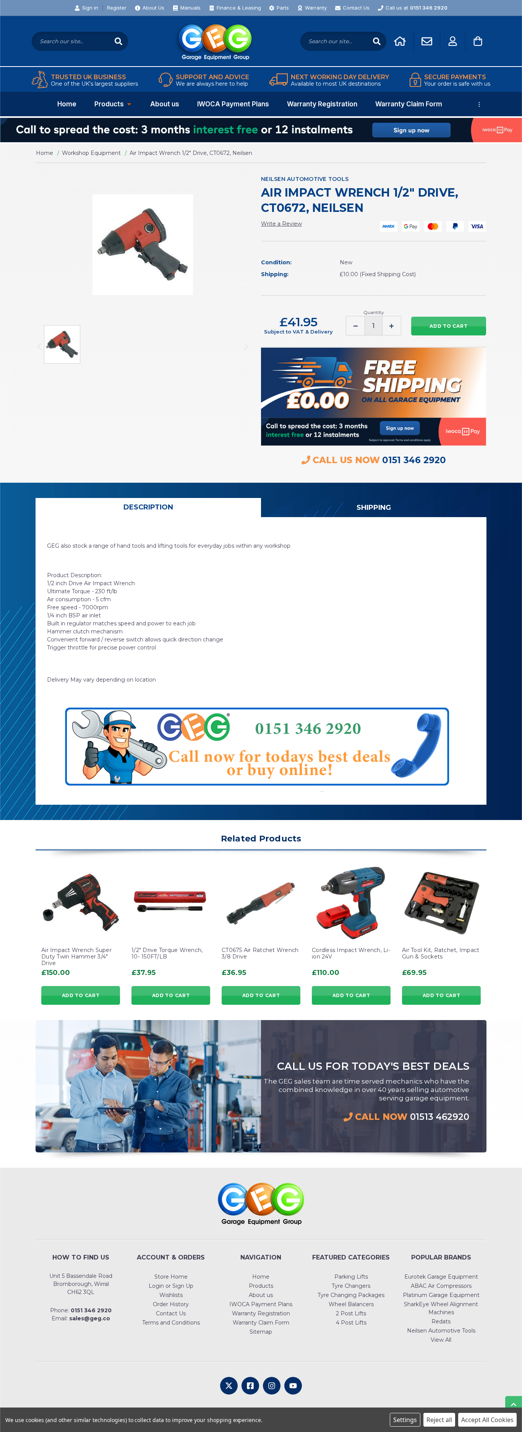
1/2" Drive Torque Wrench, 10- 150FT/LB (167, 953)
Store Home (171, 1276)
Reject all (439, 1420)
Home (66, 104)
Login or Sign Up (171, 1285)
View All (441, 1339)
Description (148, 507)
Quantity (373, 312)
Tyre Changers (351, 1285)
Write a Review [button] (281, 223)
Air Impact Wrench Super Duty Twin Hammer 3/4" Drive (76, 956)
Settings (405, 1420)
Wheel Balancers (351, 1304)
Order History (171, 1304)
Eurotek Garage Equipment (441, 1276)
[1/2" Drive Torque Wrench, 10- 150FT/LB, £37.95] (170, 903)
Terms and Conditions (171, 1322)
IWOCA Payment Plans (233, 104)
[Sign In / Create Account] (452, 41)
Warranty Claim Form (408, 104)
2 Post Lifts (351, 1313)
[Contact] (427, 41)
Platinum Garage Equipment (441, 1295)
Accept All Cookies (487, 1420)
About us (164, 104)
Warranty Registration (322, 104)
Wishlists (171, 1295)
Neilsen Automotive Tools (441, 1330)
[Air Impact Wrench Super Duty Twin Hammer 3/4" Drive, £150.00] (80, 903)
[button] (261, 130)
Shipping (374, 507)
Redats (441, 1321)
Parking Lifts (351, 1276)
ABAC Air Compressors (441, 1285)
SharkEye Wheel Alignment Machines (441, 1308)
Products (109, 104)
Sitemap (261, 1331)
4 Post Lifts (351, 1322)
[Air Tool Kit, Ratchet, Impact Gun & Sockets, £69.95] (441, 903)
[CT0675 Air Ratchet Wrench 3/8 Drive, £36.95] (261, 903)
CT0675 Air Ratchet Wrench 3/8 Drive (260, 953)
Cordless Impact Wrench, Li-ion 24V (351, 953)
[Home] (399, 41)
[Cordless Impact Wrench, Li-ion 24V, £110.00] (351, 903)
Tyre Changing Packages (351, 1295)
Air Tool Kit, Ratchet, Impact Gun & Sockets (440, 953)
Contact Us (171, 1313)
